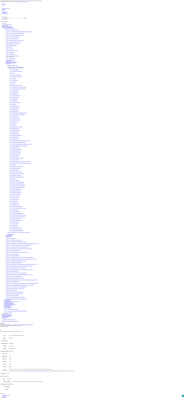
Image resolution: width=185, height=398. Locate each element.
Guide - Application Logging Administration (13, 36)
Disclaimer (2, 393)
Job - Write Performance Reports (15, 227)
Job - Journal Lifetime (13, 123)
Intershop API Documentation (6, 314)
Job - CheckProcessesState (14, 80)
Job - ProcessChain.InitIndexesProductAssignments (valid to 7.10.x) (20, 140)
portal (3, 5)
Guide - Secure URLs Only (10, 52)
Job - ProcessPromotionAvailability (15, 152)
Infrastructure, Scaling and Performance (10, 304)
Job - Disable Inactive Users (14, 111)
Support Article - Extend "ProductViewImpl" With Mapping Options (16, 286)
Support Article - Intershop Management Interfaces (14, 262)
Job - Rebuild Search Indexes (14, 159)
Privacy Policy (20, 1)
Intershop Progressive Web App (7, 315)
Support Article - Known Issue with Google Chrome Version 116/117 (16, 298)
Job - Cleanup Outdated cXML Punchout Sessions (17, 88)
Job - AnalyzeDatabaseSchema (14, 69)
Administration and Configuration (9, 28)
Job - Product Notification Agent (15, 154)
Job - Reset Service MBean (14, 197)
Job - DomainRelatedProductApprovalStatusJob (17, 114)
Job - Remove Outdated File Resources (16, 171)
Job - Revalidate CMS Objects (14, 199)
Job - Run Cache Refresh (14, 201)
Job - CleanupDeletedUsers (14, 97)
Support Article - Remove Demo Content (12, 271)
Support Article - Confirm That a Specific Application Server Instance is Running (18, 245)
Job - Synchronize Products (14, 209)
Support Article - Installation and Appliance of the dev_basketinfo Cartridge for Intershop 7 (20, 257)
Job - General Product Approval (15, 118)
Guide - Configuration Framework (11, 290)
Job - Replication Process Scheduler (15, 175)
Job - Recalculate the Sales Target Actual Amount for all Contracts (20, 161)
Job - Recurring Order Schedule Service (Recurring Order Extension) (20, 163)
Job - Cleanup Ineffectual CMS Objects (16, 85)
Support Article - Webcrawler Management (12, 281)
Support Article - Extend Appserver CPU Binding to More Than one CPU (17, 252)
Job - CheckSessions (13, 81)
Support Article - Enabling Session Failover (12, 250)
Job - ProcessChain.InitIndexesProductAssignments (18, 142)
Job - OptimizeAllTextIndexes (14, 128)
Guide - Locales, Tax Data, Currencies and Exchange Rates (15, 33)
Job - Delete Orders (13, 104)
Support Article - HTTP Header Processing (12, 255)
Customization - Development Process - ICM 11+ (11, 301)
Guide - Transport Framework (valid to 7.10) (13, 55)
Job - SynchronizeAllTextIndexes (15, 211)
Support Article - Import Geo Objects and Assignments (14, 293)
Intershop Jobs (8, 63)
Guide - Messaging (9, 47)
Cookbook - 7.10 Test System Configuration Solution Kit (15, 35)
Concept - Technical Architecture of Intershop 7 (11, 309)
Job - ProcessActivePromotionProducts (16, 135)
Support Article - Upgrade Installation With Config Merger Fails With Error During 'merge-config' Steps (22, 279)
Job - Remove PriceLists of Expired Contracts (17, 173)
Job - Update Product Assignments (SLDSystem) (17, 216)
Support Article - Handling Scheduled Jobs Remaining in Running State (19, 232)
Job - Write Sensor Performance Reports (16, 228)
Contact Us (4, 9)
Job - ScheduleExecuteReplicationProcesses (16, 230)
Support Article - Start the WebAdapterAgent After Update (15, 278)
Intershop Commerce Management (7, 27)
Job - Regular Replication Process (15, 168)
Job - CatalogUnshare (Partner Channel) (16, 76)
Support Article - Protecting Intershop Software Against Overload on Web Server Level (19, 269)
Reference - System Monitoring (11, 238)
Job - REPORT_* (12, 178)
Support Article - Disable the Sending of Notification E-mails (15, 288)
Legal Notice (26, 1)
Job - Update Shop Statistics (14, 223)
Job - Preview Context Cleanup (15, 133)
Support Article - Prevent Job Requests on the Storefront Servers (16, 267)
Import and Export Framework (10, 62)
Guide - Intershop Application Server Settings (13, 43)
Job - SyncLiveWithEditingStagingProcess (16, 213)
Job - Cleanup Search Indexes (14, 90)
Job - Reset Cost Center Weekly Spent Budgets (17, 187)
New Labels (9, 378)
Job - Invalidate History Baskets (15, 119)
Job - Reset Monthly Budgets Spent (15, 190)
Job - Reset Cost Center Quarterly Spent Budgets (17, 185)
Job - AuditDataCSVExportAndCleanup (16, 71)
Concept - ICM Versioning (8, 312)
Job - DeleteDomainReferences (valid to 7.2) (9, 319)
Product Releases (5, 13)
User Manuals (4, 12)
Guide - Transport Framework (10, 54)
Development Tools (7, 300)
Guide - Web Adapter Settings (10, 58)
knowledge (4, 4)
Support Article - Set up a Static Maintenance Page (14, 276)
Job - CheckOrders (13, 78)
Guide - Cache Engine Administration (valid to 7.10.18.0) (15, 40)
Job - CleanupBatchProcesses (14, 92)
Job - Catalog (12, 73)
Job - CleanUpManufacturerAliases (15, 95)
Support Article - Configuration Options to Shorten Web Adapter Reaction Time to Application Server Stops (22, 243)
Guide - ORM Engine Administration (11, 50)
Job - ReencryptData (13, 164)
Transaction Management (8, 307)
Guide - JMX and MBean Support (11, 45)
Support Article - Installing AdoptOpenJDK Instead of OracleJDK (16, 260)
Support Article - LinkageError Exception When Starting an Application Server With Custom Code (21, 264)
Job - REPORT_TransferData (14, 180)
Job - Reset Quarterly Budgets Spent (15, 192)
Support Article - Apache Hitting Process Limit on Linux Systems (16, 241)
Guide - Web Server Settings (10, 60)
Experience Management (8, 302)
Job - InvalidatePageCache (14, 121)
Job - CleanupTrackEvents (14, 99)
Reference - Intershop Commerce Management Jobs (16, 67)
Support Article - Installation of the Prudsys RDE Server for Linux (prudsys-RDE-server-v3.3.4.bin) (21, 259)
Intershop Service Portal (6, 8)
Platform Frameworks (7, 305)
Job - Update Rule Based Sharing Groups (16, 220)
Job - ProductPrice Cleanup (14, 156)
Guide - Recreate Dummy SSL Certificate (12, 295)
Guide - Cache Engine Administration (12, 38)
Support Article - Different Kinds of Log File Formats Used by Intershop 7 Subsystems (19, 248)
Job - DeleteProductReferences (14, 107)
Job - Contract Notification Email (15, 102)
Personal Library (4, 18)
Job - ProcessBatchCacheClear (14, 137)
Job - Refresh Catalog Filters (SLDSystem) (16, 166)
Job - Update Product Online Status (15, 218)
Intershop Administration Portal (7, 24)
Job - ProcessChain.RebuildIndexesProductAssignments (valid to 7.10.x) (21, 144)
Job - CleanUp (12, 83)
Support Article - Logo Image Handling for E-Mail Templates (15, 297)
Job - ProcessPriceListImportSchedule (16, 149)
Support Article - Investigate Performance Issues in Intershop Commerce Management (19, 31)
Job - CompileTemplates (13, 100)
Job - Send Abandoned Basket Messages (16, 206)
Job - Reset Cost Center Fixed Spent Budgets (17, 182)
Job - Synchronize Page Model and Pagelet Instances (18, 208)
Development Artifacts (7, 299)
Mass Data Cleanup (9, 235)
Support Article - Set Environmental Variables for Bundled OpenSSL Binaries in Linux (19, 274)
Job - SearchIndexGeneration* (14, 204)
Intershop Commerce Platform (6, 26)
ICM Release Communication (8, 303)
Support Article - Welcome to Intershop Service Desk (10, 321)
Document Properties (4, 326)
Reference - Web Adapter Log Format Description (13, 240)
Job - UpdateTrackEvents (14, 225)
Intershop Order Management (6, 316)
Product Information (7, 306)
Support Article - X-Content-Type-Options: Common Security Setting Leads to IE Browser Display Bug (22, 283)
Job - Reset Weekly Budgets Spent (15, 194)
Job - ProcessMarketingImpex (14, 147)
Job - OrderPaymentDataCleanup (15, 130)
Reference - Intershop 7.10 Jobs (13, 65)
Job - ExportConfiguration (14, 116)
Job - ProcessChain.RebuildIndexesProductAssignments (18, 145)
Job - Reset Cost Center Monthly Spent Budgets (17, 183)
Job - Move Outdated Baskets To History (16, 126)
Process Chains (8, 236)
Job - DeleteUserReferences (14, 109)
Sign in (3, 10)
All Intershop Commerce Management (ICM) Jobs (25, 324)
